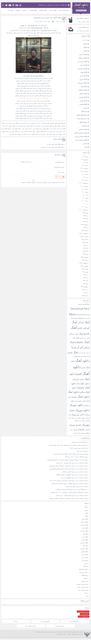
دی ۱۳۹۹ (85, 215)
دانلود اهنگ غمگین (42, 131)
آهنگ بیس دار (82, 62)
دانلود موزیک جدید (79, 410)
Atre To (38, 123)
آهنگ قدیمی (33, 10)
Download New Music (25, 28)
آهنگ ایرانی (52, 10)
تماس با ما (10, 10)
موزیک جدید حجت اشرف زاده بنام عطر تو (33, 134)
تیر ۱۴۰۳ (85, 162)
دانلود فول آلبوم (82, 115)
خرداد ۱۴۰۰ (85, 207)
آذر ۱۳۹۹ (85, 218)
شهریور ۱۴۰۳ (84, 159)
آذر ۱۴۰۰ (85, 195)
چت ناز (15, 621)
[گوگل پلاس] (3, 5)
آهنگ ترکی (83, 65)
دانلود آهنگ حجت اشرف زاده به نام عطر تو (47, 18)
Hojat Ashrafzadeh (60, 123)
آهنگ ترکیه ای (82, 69)
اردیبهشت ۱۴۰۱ (83, 183)
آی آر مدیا (5, 126)
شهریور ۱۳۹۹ (84, 224)
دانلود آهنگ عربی (83, 616)
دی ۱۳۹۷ (85, 274)
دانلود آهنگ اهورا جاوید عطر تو (55, 144)
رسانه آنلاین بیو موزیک (80, 414)
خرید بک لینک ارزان (83, 611)
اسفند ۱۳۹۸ (84, 239)
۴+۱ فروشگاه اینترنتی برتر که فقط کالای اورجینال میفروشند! (71, 489)
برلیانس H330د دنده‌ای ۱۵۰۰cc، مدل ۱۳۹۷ (76, 457)
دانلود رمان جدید (44, 621)
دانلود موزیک (76, 405)
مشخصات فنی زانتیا (82, 451)
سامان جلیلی (81, 418)
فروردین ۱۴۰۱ (84, 186)
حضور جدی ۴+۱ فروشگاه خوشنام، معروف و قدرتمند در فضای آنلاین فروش (67, 460)
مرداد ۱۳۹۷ (85, 289)
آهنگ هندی (83, 104)
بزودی (85, 108)
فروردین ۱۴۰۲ (84, 171)
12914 (84, 40)
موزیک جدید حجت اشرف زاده (54, 134)
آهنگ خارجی (83, 79)
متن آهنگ (77, 420)
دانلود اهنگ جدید (80, 396)
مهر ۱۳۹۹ (85, 221)
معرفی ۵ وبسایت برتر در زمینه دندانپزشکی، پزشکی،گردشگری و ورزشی (68, 465)
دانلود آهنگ (82, 360)
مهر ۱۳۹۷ (85, 283)
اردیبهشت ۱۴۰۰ (83, 209)
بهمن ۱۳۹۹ (85, 212)
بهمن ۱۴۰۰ (85, 192)
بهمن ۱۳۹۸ (85, 242)
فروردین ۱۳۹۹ (84, 236)
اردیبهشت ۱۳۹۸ (83, 263)
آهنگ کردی (83, 101)
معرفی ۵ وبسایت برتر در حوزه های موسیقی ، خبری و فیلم (72, 462)
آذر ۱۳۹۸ (85, 248)
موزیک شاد (81, 433)
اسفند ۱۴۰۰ (84, 189)
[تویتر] (6, 5)
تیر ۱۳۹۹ (85, 227)
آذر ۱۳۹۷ (85, 277)
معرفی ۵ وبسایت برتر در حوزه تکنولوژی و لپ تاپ (74, 477)
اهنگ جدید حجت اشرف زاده (57, 128)
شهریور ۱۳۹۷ (84, 286)
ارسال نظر (59, 176)
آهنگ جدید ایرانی (76, 334)
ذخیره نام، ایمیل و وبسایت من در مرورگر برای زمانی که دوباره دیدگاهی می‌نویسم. (43, 182)
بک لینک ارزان (84, 614)
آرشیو (61, 21)
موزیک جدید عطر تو (15, 134)
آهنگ (57, 21)
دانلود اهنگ (73, 392)
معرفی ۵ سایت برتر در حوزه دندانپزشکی (77, 486)
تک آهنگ (84, 111)
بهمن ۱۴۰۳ (85, 156)
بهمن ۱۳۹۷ (85, 272)
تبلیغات (18, 10)
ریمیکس (84, 126)
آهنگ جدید (83, 76)
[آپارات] (20, 5)
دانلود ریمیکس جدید (30, 626)
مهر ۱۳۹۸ (85, 254)
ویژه (85, 147)
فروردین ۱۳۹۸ (84, 266)
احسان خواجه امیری (83, 352)
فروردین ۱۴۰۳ (84, 168)
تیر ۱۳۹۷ (85, 292)
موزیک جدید (82, 424)
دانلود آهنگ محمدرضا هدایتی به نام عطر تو (52, 147)
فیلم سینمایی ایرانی (81, 136)
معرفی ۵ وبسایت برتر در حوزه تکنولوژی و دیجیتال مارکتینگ (72, 474)
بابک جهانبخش (85, 356)
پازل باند (75, 433)
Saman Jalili (86, 318)
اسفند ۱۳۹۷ (84, 269)
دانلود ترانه (78, 401)
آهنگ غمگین (43, 10)
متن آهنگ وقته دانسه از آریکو (80, 442)
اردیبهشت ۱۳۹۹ (83, 233)
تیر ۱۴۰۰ (85, 204)
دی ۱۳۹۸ (85, 245)
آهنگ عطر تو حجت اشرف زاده (24, 126)
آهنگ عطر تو (56, 126)
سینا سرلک (74, 418)
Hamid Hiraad (81, 315)
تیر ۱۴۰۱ (85, 177)
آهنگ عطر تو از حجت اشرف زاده (43, 126)
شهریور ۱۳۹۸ (84, 257)
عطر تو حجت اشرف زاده (28, 131)
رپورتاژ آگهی (83, 122)
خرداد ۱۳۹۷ (85, 295)
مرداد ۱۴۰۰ (85, 201)
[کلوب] (17, 5)
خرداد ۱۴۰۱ (85, 180)
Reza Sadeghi (79, 318)
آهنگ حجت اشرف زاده (11, 123)
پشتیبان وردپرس (59, 626)
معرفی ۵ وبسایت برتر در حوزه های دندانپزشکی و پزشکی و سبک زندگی (68, 480)
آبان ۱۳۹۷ (85, 280)
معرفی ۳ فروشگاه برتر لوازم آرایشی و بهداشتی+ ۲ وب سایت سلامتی (69, 492)
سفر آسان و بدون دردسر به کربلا (79, 448)
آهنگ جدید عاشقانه (84, 338)
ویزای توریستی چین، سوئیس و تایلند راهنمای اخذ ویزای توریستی (70, 454)
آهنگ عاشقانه (83, 90)
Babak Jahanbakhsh (84, 304)
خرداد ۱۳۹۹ (85, 230)
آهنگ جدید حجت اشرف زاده (27, 123)
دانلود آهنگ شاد (82, 383)
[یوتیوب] (10, 5)
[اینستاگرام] (13, 5)
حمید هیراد (77, 356)
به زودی (24, 10)
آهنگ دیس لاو (82, 83)
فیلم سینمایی (83, 129)
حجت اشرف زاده (26, 128)
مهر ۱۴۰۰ (85, 198)
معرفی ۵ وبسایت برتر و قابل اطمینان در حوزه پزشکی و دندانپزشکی (69, 483)
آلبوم (85, 47)
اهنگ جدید (73, 352)
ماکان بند (82, 420)
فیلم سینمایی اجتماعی (80, 133)
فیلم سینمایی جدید (81, 140)
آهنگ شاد (84, 87)
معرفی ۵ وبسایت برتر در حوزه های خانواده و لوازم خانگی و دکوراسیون (69, 468)
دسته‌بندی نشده (82, 119)
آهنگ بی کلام (83, 58)
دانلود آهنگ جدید (64, 10)
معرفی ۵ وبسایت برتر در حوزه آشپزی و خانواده (75, 471)
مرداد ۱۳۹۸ (85, 260)
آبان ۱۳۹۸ (85, 251)
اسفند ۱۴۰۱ (84, 174)
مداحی (85, 144)
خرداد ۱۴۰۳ (85, 165)
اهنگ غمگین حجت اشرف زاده (41, 128)
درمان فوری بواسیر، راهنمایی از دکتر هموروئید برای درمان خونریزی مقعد (68, 445)
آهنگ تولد (83, 72)
